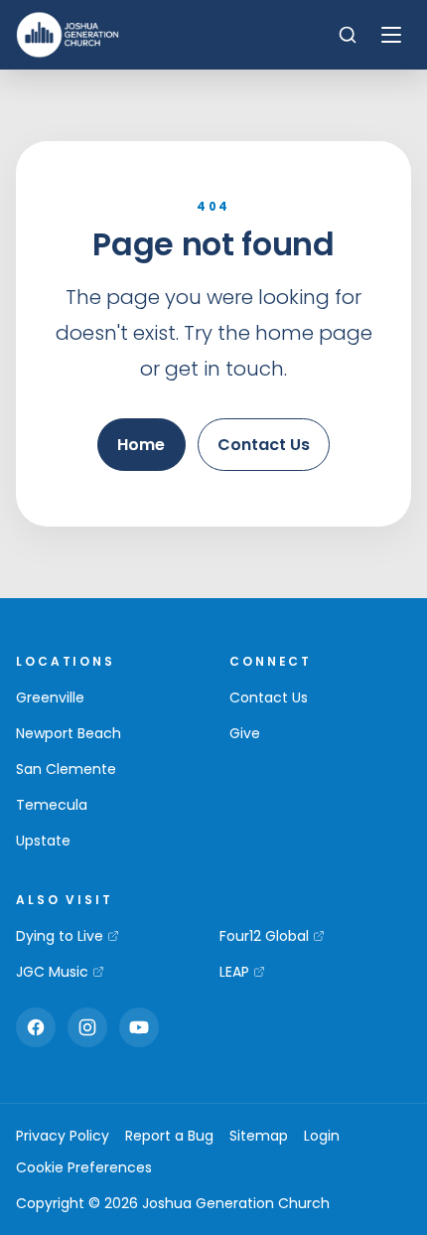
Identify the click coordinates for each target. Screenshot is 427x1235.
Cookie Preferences (84, 1167)
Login (322, 1136)
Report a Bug (169, 1136)
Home (141, 444)
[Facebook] (36, 1027)
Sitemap (258, 1136)
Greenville (50, 697)
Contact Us (263, 444)
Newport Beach (68, 733)
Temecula (51, 805)
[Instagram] (87, 1027)
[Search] (347, 35)
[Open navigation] (391, 35)
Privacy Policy (62, 1136)
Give (244, 733)
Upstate (43, 840)
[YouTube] (139, 1027)
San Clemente (66, 769)
